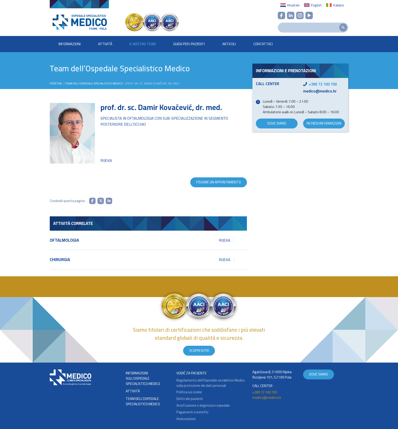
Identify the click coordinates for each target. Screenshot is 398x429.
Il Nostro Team (143, 44)
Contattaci (263, 44)
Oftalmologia (140, 240)
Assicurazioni (186, 419)
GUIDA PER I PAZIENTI (189, 44)
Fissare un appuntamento (218, 182)
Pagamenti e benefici (192, 412)
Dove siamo (276, 123)
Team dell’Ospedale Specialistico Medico (94, 83)
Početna (56, 83)
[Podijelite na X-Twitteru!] (100, 201)
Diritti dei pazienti (189, 399)
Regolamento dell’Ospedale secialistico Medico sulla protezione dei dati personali (210, 383)
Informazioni (70, 44)
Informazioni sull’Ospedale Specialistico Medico (143, 378)
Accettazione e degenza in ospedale (203, 405)
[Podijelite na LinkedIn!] (109, 201)
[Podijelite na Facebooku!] (92, 201)
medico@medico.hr (320, 91)
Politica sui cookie (189, 392)
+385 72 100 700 (323, 84)
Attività (105, 44)
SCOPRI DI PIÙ (199, 350)
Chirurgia (140, 260)
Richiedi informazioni (324, 123)
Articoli (229, 44)
